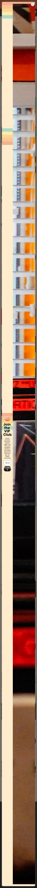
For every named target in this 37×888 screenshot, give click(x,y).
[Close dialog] (32, 4)
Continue (7, 469)
